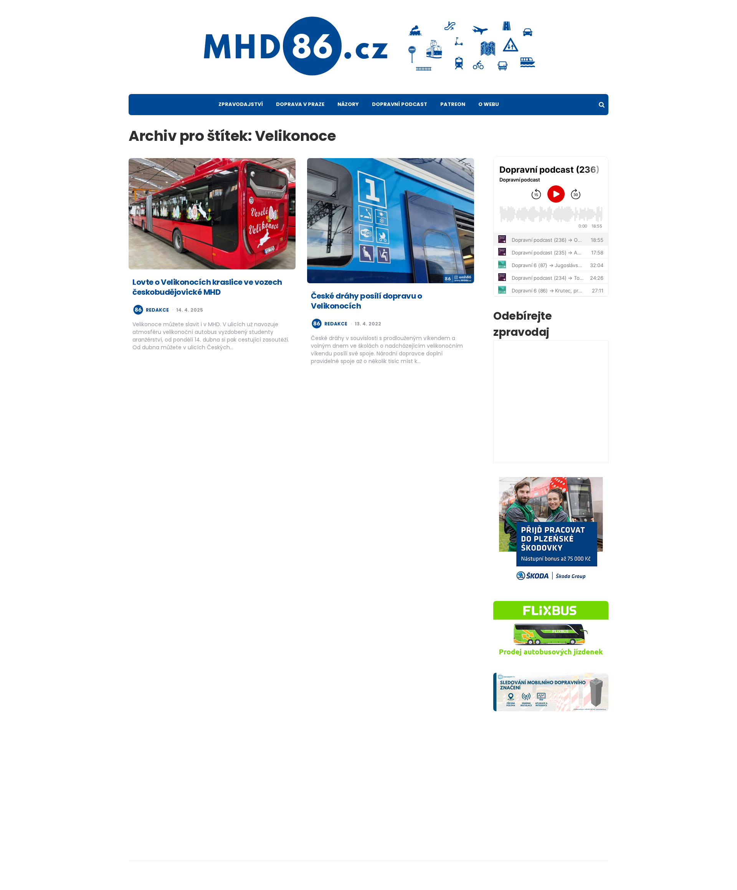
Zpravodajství (240, 104)
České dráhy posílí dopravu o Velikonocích (366, 301)
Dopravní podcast (399, 104)
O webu (488, 104)
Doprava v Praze (300, 104)
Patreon (452, 104)
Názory (348, 104)
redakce (157, 310)
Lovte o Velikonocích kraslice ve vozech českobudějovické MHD (207, 287)
